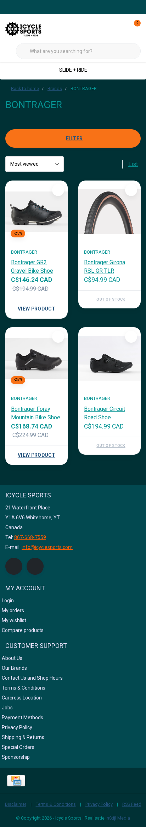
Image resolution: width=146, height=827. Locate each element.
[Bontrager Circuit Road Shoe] (109, 358)
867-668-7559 (30, 537)
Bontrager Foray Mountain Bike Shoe (35, 413)
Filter (74, 138)
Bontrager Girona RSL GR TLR (104, 266)
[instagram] (35, 566)
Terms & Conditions (56, 804)
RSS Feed (131, 804)
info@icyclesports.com (47, 547)
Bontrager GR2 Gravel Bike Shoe (32, 266)
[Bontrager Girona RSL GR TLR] (109, 212)
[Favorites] (120, 28)
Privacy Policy (99, 804)
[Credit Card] (16, 780)
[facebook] (13, 566)
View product (36, 309)
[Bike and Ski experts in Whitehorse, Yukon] (31, 28)
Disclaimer (15, 804)
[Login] (107, 28)
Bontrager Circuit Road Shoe (104, 413)
